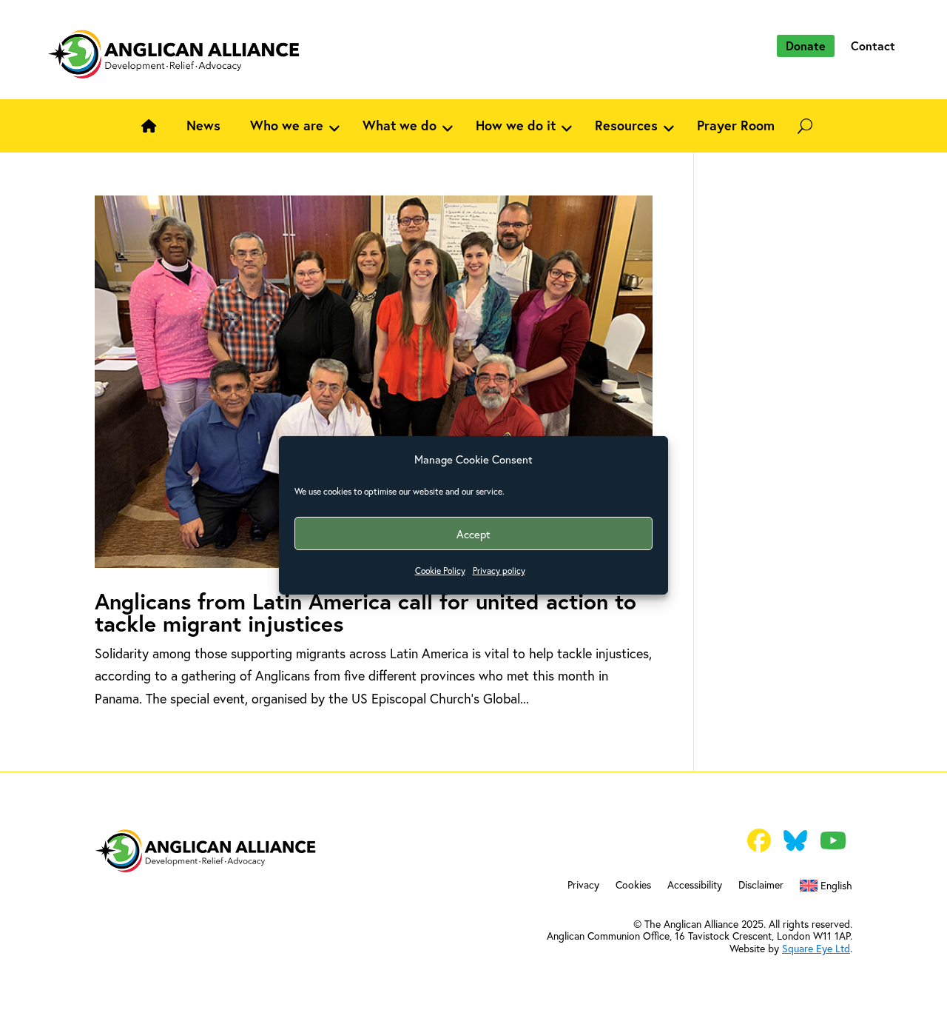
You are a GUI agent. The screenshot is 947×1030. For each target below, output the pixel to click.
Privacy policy (499, 570)
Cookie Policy (440, 570)
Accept (473, 533)
